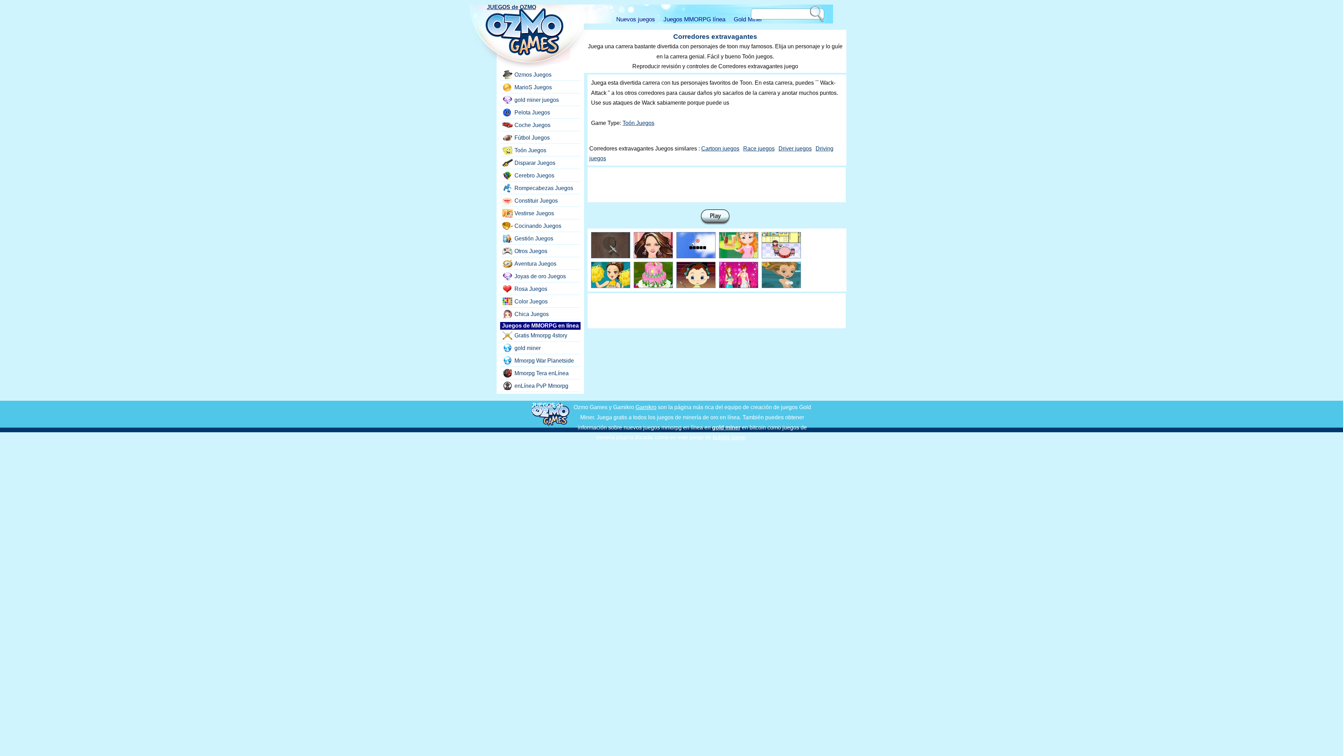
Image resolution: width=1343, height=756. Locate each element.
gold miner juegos (536, 100)
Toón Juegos (638, 123)
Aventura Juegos (535, 264)
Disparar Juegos (534, 163)
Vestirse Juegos (534, 213)
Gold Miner (748, 19)
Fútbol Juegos (532, 138)
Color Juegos (531, 301)
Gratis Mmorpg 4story (540, 335)
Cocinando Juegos (537, 226)
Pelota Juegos (532, 112)
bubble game (729, 437)
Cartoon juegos (720, 149)
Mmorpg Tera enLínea (541, 373)
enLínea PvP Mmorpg (541, 386)
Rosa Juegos (530, 289)
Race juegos (759, 149)
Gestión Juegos (533, 238)
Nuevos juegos (635, 19)
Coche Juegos (532, 125)
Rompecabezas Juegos (543, 188)
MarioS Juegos (533, 87)
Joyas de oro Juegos (540, 276)
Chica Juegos (531, 314)
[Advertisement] (716, 185)
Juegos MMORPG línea (694, 19)
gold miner (527, 348)
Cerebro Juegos (534, 175)
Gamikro (645, 407)
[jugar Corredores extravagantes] (715, 217)
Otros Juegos (530, 251)
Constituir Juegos (536, 201)
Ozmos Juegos (533, 75)
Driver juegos (795, 149)
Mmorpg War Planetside (544, 361)
